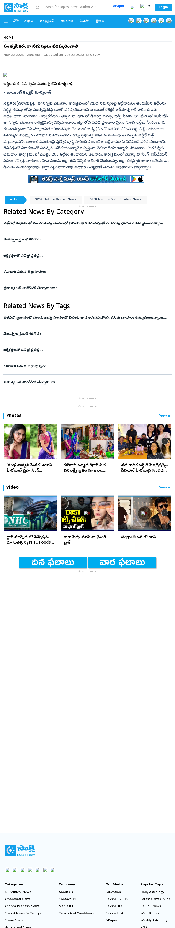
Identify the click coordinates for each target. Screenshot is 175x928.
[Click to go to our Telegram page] (45, 870)
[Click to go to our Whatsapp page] (139, 20)
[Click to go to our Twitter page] (146, 20)
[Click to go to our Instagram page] (154, 20)
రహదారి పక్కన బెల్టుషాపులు (84, 272)
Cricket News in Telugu (23, 914)
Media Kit (66, 907)
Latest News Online (155, 899)
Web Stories (150, 914)
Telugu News (151, 907)
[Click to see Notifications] (132, 7)
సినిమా (84, 21)
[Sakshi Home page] (15, 7)
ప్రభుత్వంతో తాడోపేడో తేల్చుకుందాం (84, 288)
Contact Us (67, 899)
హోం (16, 21)
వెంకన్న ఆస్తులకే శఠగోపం (80, 240)
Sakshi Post (114, 914)
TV (147, 6)
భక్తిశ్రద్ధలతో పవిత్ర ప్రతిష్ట (82, 256)
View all (165, 416)
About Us (66, 892)
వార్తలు (28, 21)
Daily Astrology (152, 892)
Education (113, 892)
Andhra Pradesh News (22, 907)
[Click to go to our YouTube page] (161, 20)
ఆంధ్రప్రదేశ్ (47, 21)
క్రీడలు (100, 21)
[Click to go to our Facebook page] (131, 20)
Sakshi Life (114, 907)
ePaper (118, 6)
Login (163, 7)
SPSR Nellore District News (55, 200)
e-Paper (111, 921)
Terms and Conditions (76, 914)
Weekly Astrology (154, 921)
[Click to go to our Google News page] (169, 20)
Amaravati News (17, 899)
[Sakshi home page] (20, 850)
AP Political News (18, 892)
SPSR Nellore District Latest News (115, 200)
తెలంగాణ (67, 21)
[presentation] (10, 441)
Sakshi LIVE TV (117, 899)
